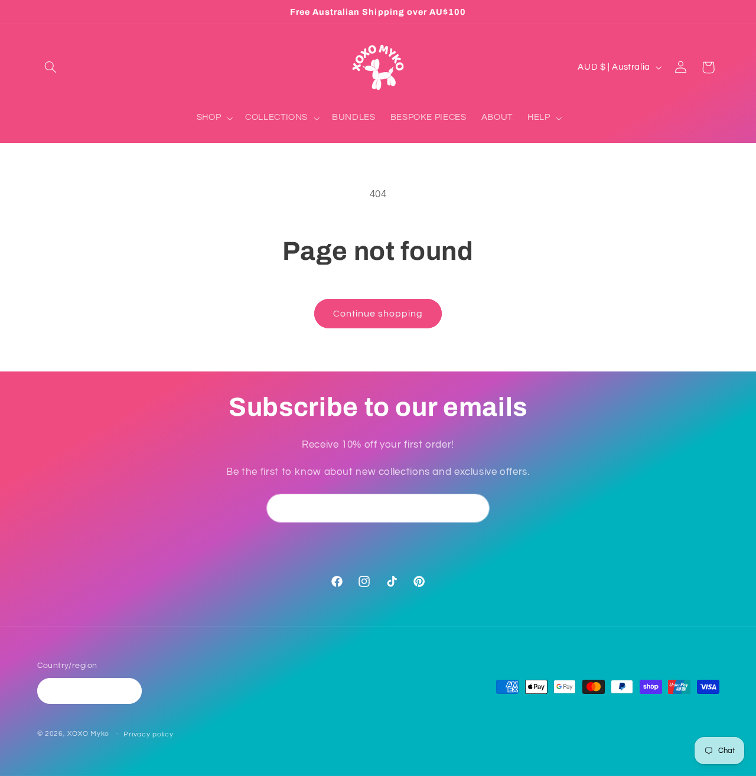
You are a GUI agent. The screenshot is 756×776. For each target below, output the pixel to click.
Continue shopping (378, 313)
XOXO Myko (88, 734)
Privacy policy (148, 734)
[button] (50, 67)
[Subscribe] (475, 508)
